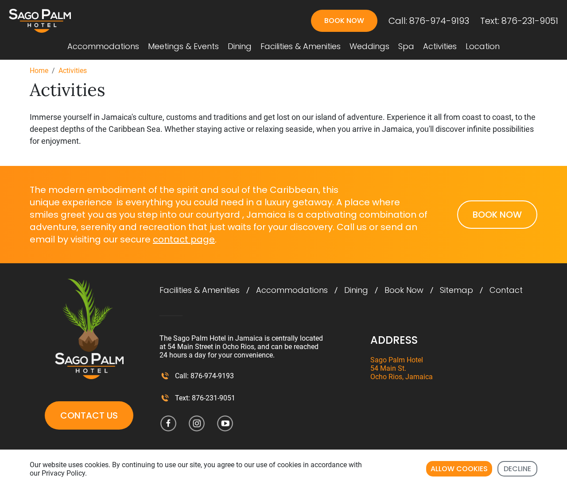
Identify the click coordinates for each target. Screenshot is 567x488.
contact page (184, 239)
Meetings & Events (183, 46)
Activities (440, 46)
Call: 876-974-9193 (428, 20)
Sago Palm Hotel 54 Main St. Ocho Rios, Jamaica (401, 368)
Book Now (403, 290)
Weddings (369, 46)
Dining (240, 46)
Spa (406, 46)
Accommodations (103, 46)
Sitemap (456, 290)
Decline (517, 469)
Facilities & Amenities (300, 46)
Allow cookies (459, 469)
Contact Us (89, 415)
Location (483, 46)
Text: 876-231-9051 (519, 20)
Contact (506, 290)
